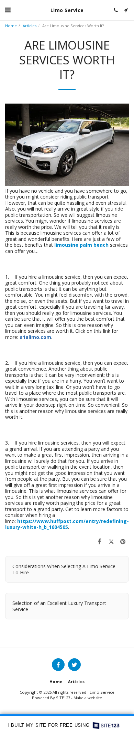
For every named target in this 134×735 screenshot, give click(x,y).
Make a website (88, 697)
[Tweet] (111, 541)
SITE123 (63, 697)
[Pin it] (123, 541)
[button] (7, 10)
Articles (29, 25)
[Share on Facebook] (99, 541)
